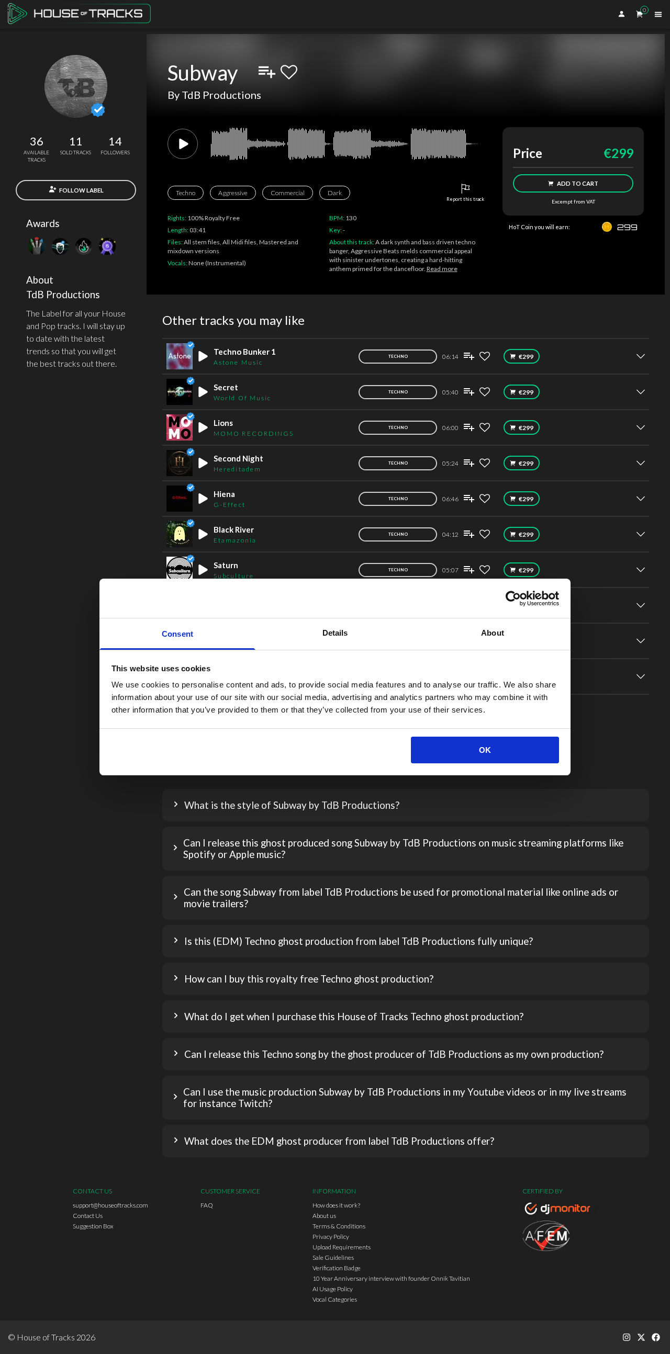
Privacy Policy (330, 1236)
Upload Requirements (341, 1247)
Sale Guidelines (333, 1257)
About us (324, 1216)
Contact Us (88, 1216)
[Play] (183, 144)
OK (485, 750)
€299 (526, 356)
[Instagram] (626, 1337)
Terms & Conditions (338, 1226)
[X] (641, 1337)
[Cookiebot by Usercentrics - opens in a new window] (513, 598)
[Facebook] (656, 1337)
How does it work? (336, 1205)
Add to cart (577, 183)
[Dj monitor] (560, 1210)
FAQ (206, 1205)
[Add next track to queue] (267, 72)
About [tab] (492, 632)
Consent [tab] (177, 633)
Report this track (465, 199)
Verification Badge (336, 1268)
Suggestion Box (93, 1226)
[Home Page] (82, 14)
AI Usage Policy (332, 1289)
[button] (406, 805)
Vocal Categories (334, 1299)
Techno (185, 193)
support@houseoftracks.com (110, 1205)
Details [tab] (335, 632)
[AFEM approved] (560, 1237)
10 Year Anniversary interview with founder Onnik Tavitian (391, 1278)
